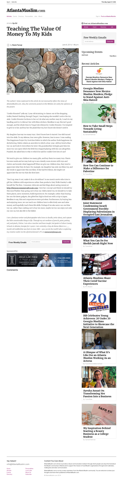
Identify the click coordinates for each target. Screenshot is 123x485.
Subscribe (28, 474)
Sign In (98, 16)
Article (86, 27)
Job (112, 27)
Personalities (29, 16)
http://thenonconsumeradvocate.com (22, 188)
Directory (21, 16)
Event (94, 27)
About (40, 16)
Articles (9, 16)
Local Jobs (28, 470)
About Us (28, 472)
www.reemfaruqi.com (53, 232)
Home (8, 468)
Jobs (35, 16)
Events (15, 16)
